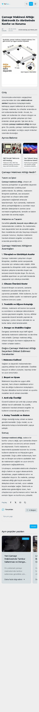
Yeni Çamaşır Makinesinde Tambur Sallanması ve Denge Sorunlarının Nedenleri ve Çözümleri (15, 562)
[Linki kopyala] (25, 502)
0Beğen (32, 510)
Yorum (33, 526)
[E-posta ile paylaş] (20, 502)
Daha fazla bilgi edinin (13, 579)
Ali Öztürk (4, 29)
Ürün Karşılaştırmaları (27, 30)
